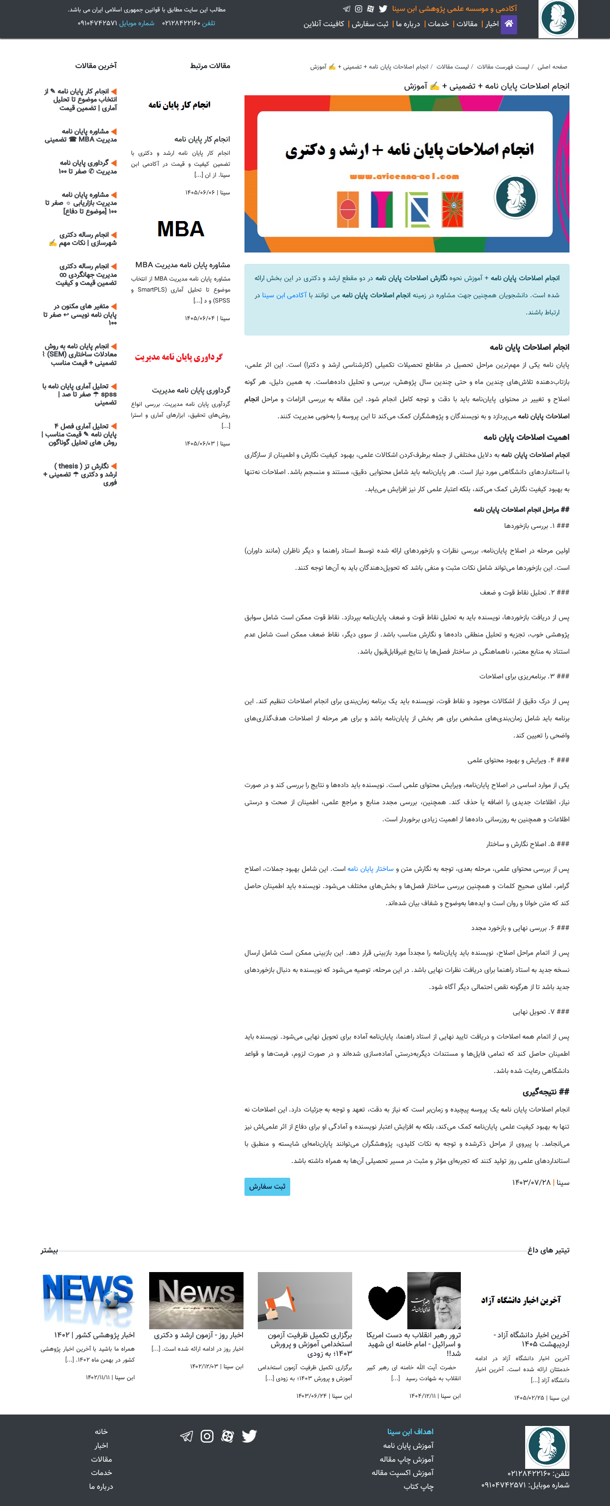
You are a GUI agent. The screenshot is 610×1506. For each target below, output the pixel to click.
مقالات (467, 24)
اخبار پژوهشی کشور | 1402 (94, 1336)
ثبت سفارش (370, 24)
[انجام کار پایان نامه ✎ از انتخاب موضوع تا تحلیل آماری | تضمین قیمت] (180, 103)
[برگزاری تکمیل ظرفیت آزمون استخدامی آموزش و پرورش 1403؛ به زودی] (305, 1301)
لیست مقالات (453, 67)
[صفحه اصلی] (509, 24)
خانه (101, 1432)
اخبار (492, 24)
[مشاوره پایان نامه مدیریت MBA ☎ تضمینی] (180, 229)
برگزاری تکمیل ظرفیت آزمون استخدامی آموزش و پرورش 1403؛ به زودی (310, 1345)
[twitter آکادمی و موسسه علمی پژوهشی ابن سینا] (383, 9)
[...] (535, 1380)
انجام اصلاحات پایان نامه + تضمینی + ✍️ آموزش (369, 67)
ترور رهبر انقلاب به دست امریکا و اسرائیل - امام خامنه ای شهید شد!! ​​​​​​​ (413, 1345)
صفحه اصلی (553, 67)
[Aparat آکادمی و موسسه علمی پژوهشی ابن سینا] (370, 9)
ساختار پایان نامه (370, 869)
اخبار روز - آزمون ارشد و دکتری (199, 1336)
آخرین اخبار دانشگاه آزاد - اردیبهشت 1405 (531, 1340)
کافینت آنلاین (324, 24)
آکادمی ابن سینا (285, 295)
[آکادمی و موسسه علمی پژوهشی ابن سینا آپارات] (227, 1436)
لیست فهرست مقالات (503, 67)
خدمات (438, 24)
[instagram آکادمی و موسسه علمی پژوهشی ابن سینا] (358, 9)
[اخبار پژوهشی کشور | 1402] (88, 1301)
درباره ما (408, 24)
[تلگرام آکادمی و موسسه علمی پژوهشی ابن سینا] (346, 9)
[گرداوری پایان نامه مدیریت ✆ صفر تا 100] (180, 354)
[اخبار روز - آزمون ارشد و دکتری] (196, 1301)
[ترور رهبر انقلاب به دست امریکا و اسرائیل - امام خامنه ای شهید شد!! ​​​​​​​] (413, 1301)
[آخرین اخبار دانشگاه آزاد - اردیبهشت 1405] (522, 1301)
